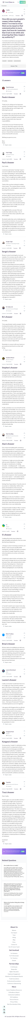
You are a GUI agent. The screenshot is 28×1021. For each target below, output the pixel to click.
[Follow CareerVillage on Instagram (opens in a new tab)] (4, 1012)
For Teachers (14, 958)
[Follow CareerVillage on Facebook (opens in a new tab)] (4, 1007)
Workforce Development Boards (14, 976)
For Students (14, 953)
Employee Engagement (14, 974)
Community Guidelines (14, 994)
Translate (17, 15)
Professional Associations (14, 981)
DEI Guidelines (14, 997)
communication (17, 60)
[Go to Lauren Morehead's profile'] (3, 672)
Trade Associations (14, 978)
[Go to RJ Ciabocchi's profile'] (3, 309)
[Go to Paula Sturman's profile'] (3, 90)
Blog (14, 940)
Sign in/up (22, 2)
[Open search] (18, 2)
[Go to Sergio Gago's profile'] (3, 244)
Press (14, 942)
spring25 (4, 60)
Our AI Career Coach (14, 947)
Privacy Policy (14, 1002)
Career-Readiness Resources (14, 990)
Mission (14, 930)
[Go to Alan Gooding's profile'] (3, 436)
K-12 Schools (14, 967)
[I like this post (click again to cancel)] (24, 9)
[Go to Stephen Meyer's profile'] (3, 360)
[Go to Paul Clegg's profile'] (3, 155)
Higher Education (14, 971)
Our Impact (14, 932)
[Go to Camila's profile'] (3, 12)
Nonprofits (14, 969)
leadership (10, 60)
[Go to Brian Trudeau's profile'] (3, 636)
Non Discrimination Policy (14, 1004)
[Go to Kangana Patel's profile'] (3, 734)
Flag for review (7, 145)
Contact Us (14, 944)
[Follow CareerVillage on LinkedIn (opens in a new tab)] (4, 1010)
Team (14, 935)
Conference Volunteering (14, 983)
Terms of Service (14, 999)
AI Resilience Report (14, 992)
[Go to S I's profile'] (3, 527)
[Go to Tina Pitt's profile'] (3, 785)
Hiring (14, 937)
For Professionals (14, 955)
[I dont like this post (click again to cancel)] (24, 91)
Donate (14, 960)
